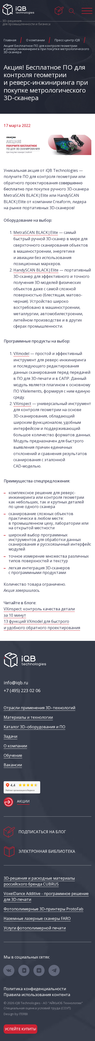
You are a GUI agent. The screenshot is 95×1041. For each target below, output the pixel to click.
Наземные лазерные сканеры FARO (37, 918)
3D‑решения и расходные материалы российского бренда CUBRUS (39, 881)
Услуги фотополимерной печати (35, 928)
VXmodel (21, 353)
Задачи (10, 736)
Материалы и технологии (28, 717)
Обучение (13, 755)
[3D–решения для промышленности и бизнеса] (18, 9)
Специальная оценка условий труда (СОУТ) (37, 1008)
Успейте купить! (20, 1029)
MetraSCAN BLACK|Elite (35, 232)
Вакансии (13, 765)
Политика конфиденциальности (35, 988)
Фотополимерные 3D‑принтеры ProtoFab (43, 909)
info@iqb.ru (16, 683)
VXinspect (22, 403)
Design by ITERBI (16, 1014)
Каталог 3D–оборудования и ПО (34, 726)
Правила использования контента (37, 994)
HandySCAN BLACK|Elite (35, 270)
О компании (15, 746)
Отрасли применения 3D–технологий (39, 707)
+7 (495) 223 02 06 (22, 690)
